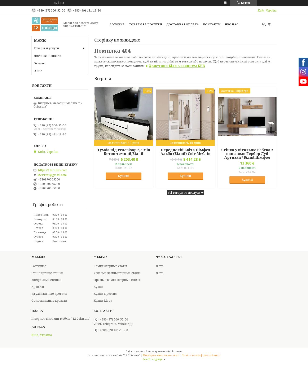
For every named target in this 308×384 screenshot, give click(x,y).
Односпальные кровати (49, 300)
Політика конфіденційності (201, 355)
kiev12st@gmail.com (52, 175)
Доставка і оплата (182, 24)
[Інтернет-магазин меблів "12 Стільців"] (46, 24)
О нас (38, 71)
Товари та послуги (145, 24)
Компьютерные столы (110, 266)
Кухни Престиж (105, 294)
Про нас (231, 24)
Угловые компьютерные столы (117, 273)
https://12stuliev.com (52, 170)
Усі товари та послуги (184, 193)
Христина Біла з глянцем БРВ (177, 65)
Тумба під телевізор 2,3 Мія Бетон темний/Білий (123, 152)
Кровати (37, 287)
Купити (123, 176)
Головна (117, 24)
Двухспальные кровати (49, 294)
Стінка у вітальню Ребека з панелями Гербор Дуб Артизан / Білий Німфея (247, 153)
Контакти (212, 24)
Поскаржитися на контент (161, 355)
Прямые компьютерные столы (117, 280)
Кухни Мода (103, 300)
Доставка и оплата (48, 56)
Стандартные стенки (47, 273)
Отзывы (39, 63)
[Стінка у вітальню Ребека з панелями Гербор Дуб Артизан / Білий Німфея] (247, 116)
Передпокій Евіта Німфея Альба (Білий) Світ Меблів (185, 152)
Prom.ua (177, 351)
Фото (159, 266)
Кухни (98, 287)
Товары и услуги (46, 48)
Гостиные (38, 266)
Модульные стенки (46, 280)
